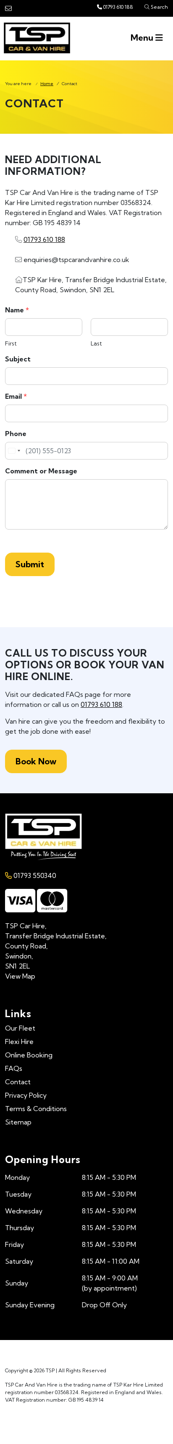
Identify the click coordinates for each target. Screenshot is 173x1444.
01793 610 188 (118, 7)
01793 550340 (34, 875)
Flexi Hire (19, 1041)
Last (96, 343)
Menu (143, 37)
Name (17, 310)
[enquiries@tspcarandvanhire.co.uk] (8, 8)
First (11, 343)
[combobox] (14, 451)
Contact (18, 1082)
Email (16, 396)
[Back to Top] (86, 1425)
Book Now (36, 761)
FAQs (13, 1068)
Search (158, 7)
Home (46, 83)
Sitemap (18, 1122)
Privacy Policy (26, 1095)
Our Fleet (20, 1028)
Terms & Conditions (36, 1108)
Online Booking (28, 1055)
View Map (20, 976)
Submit (30, 564)
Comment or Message (41, 471)
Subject (18, 359)
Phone (15, 433)
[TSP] (38, 38)
